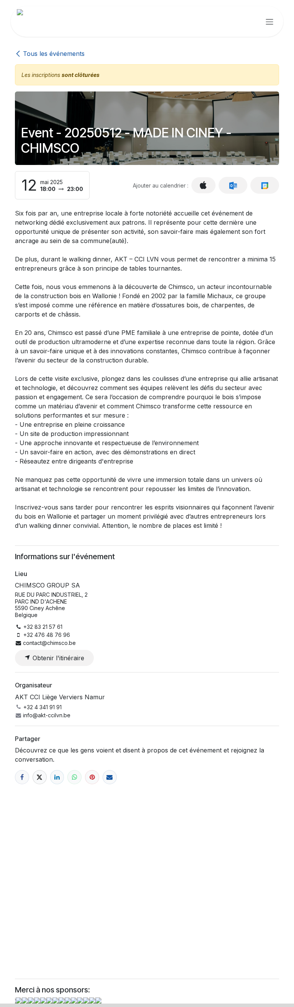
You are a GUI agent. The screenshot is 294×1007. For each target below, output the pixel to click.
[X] (40, 777)
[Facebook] (22, 777)
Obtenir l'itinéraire (57, 658)
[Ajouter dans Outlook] (233, 185)
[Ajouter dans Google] (264, 185)
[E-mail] (110, 777)
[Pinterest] (92, 777)
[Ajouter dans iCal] (203, 185)
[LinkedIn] (57, 777)
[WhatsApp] (74, 777)
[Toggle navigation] (269, 21)
